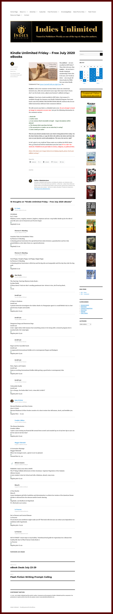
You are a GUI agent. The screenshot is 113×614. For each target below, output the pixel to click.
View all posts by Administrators (42, 188)
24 (97, 77)
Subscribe (42, 12)
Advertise (33, 12)
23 (94, 77)
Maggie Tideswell (20, 442)
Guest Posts (84, 310)
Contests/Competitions (86, 308)
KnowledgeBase (66, 12)
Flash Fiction (92, 12)
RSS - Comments (85, 294)
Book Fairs (13, 71)
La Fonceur (18, 509)
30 (94, 80)
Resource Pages (15, 15)
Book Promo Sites (78, 12)
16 (94, 75)
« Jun (84, 83)
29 (91, 80)
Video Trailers (84, 313)
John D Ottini (19, 400)
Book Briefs (84, 306)
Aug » (98, 83)
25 (101, 77)
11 (100, 72)
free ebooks (13, 73)
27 (84, 80)
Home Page (14, 12)
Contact (26, 15)
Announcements (85, 305)
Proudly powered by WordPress (27, 607)
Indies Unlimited (14, 607)
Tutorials (83, 311)
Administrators (14, 67)
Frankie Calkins (19, 420)
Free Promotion (52, 12)
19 (81, 77)
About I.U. (23, 12)
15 (91, 75)
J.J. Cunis (17, 208)
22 (91, 77)
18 (100, 75)
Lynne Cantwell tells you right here (50, 84)
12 (81, 75)
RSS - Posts (83, 292)
